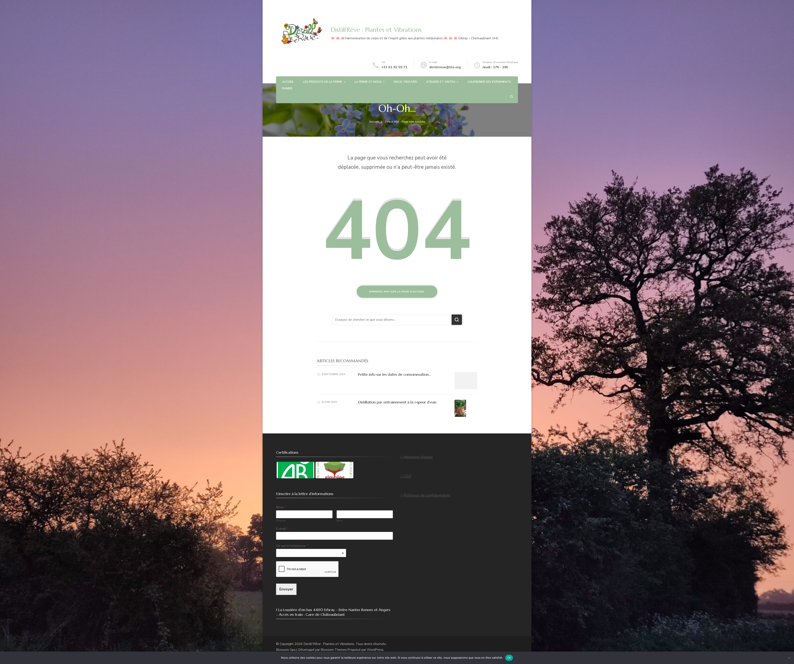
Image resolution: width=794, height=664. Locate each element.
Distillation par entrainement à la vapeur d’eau (397, 402)
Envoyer (286, 589)
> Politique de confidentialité (425, 495)
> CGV (405, 476)
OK (509, 657)
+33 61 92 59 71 (394, 67)
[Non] (789, 658)
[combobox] (311, 553)
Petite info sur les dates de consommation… (394, 374)
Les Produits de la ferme (322, 82)
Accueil (288, 82)
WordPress (375, 649)
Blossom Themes (334, 649)
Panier (287, 88)
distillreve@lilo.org (445, 67)
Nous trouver (405, 82)
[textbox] (309, 553)
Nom (281, 507)
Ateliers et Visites (440, 82)
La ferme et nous (368, 82)
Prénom (281, 521)
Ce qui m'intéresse (292, 546)
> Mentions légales (416, 457)
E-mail (282, 529)
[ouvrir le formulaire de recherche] (511, 96)
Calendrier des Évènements (489, 82)
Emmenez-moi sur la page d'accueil (397, 291)
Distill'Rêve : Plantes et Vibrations (376, 29)
